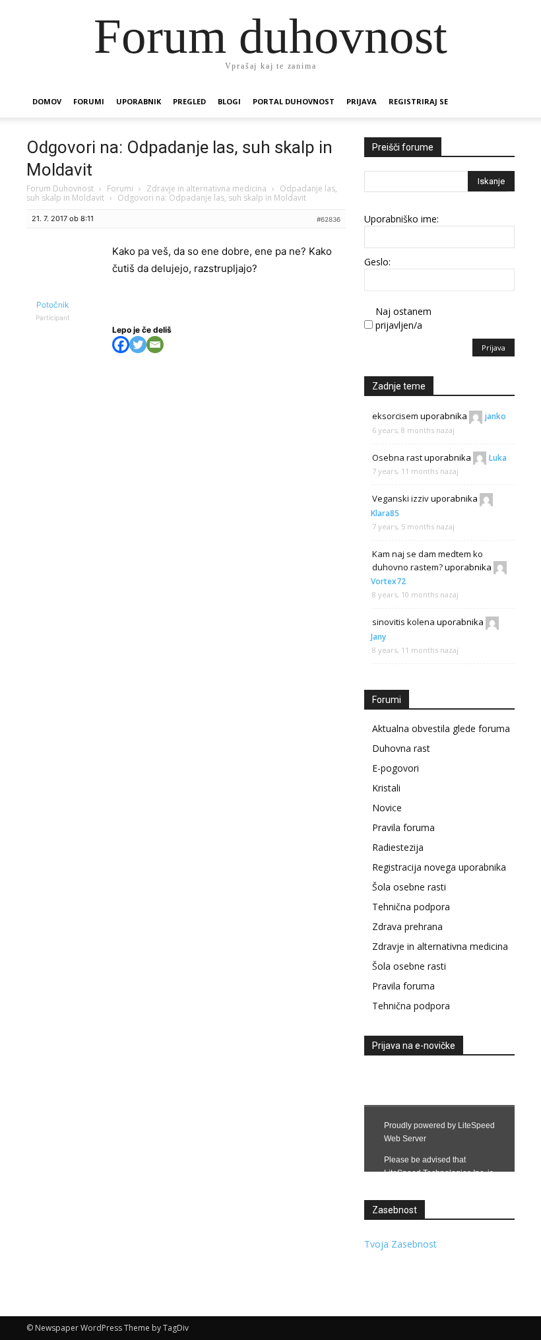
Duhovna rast (401, 748)
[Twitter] (137, 344)
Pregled (189, 101)
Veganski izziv (400, 498)
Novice (387, 807)
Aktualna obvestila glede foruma (441, 728)
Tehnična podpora (411, 906)
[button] (499, 102)
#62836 (328, 219)
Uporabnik (138, 101)
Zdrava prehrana (407, 926)
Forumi (88, 101)
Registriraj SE (418, 101)
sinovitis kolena (403, 622)
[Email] (155, 344)
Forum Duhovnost (60, 188)
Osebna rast (397, 457)
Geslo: (377, 261)
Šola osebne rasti (409, 887)
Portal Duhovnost (293, 101)
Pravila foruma (403, 827)
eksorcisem (395, 416)
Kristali (386, 788)
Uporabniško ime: (401, 219)
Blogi (229, 101)
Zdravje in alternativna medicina (206, 188)
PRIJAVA (361, 101)
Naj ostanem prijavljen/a (403, 318)
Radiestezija (398, 847)
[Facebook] (120, 344)
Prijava (493, 347)
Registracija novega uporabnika (439, 867)
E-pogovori (395, 768)
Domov (46, 101)
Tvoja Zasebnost (400, 1244)
